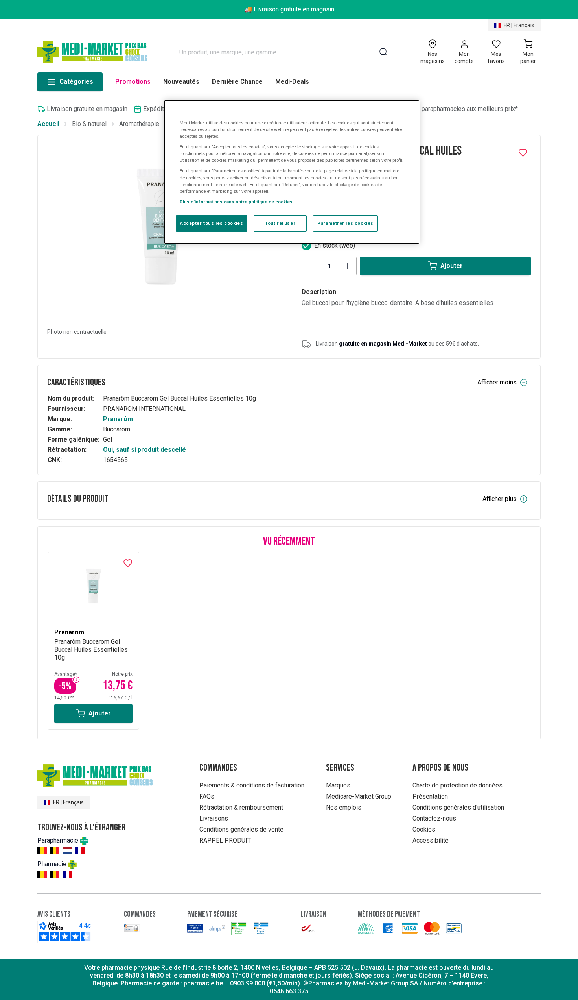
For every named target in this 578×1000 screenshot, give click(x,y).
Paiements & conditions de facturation (251, 785)
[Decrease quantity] (311, 266)
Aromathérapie (139, 124)
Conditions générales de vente (241, 829)
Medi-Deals (292, 81)
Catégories (76, 81)
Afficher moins (497, 382)
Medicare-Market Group (358, 796)
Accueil (48, 124)
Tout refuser (280, 223)
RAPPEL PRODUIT (225, 840)
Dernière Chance (237, 81)
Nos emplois (343, 807)
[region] (292, 172)
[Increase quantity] (347, 266)
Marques (338, 785)
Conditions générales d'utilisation (458, 807)
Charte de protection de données (457, 785)
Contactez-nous (434, 818)
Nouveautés (181, 81)
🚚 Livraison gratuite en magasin (289, 9)
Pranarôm (118, 419)
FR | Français (519, 25)
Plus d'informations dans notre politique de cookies (236, 202)
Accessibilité (430, 840)
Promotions (133, 81)
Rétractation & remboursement (241, 807)
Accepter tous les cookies (211, 223)
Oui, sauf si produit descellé (144, 449)
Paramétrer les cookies (345, 223)
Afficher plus (499, 499)
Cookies (423, 829)
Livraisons (213, 818)
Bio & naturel (89, 124)
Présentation (430, 796)
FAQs (206, 796)
